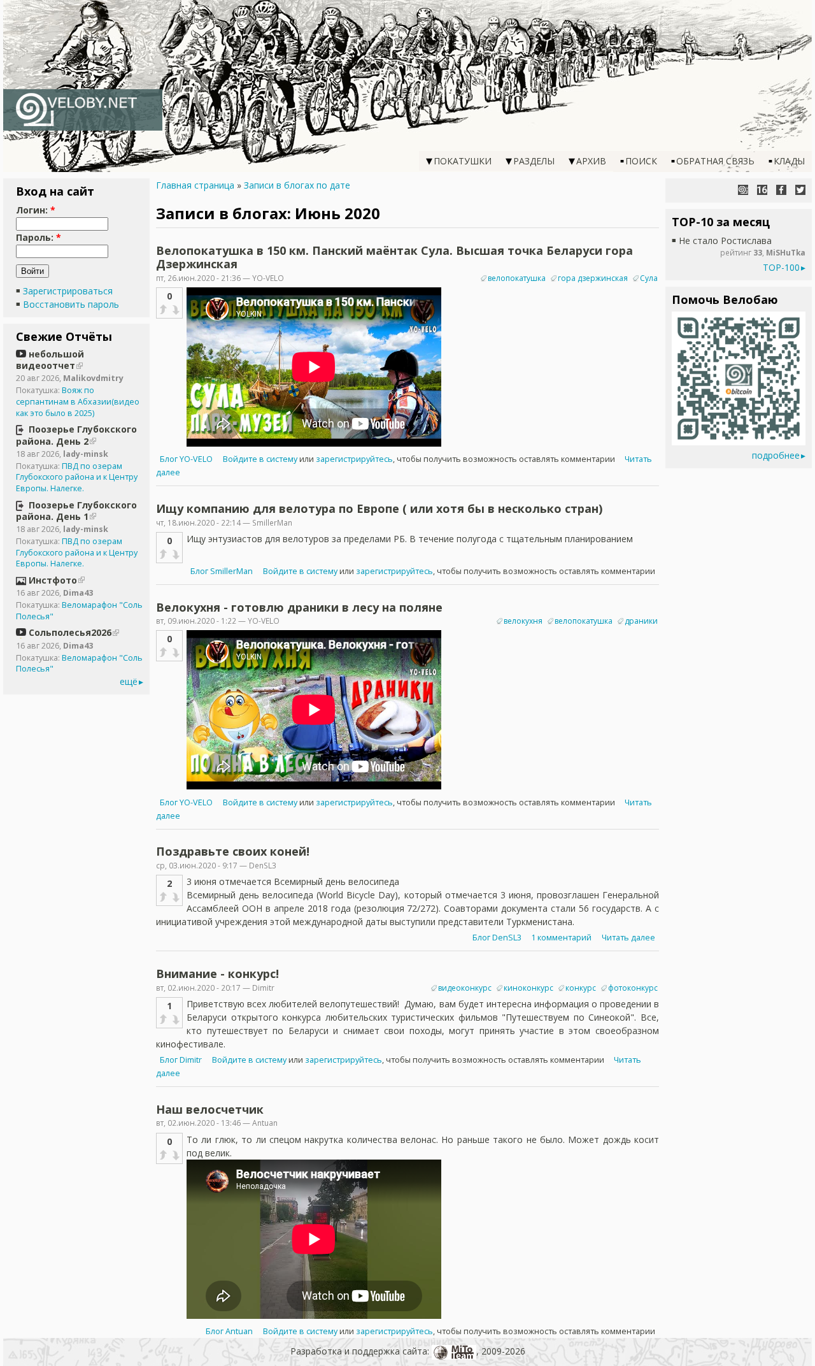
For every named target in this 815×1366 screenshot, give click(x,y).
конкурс (580, 987)
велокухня (523, 620)
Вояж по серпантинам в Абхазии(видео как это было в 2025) (77, 401)
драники (641, 620)
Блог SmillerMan (221, 571)
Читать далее (628, 937)
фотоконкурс (633, 987)
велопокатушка (517, 278)
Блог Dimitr (181, 1059)
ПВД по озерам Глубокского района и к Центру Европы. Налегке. (77, 477)
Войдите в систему (260, 459)
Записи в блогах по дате (297, 185)
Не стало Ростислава (725, 240)
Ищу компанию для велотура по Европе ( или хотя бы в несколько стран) (379, 508)
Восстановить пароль (71, 304)
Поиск (641, 161)
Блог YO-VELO (186, 459)
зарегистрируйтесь (354, 459)
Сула (649, 278)
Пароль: (38, 237)
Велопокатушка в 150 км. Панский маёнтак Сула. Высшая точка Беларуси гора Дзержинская (394, 257)
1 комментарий (561, 937)
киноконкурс (528, 987)
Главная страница (195, 185)
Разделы (534, 161)
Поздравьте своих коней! (232, 851)
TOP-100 (781, 267)
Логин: (35, 210)
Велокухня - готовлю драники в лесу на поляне (299, 607)
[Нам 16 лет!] (762, 190)
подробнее (776, 455)
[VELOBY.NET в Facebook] (781, 190)
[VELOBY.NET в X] (800, 190)
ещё (129, 681)
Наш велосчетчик (210, 1109)
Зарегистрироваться (68, 291)
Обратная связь (715, 161)
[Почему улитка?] (743, 190)
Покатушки (463, 161)
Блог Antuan (229, 1331)
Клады (789, 161)
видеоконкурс (465, 987)
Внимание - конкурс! (217, 973)
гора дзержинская (593, 278)
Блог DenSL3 (496, 937)
